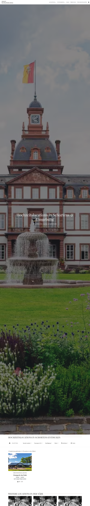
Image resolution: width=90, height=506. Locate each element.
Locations (52, 2)
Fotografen (60, 2)
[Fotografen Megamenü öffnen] (64, 2)
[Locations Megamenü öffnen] (55, 2)
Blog (67, 2)
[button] (88, 2)
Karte (74, 443)
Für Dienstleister (82, 2)
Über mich (73, 2)
